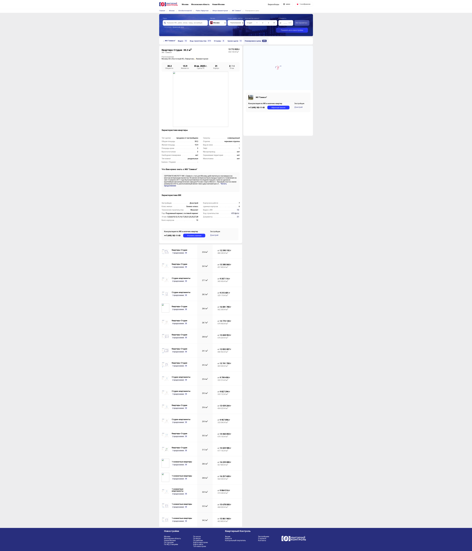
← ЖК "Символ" (169, 41)
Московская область (172, 538)
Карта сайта (198, 544)
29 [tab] (178, 133)
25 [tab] (224, 129)
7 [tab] (186, 129)
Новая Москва (170, 540)
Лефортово (189, 59)
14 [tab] (201, 129)
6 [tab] (184, 129)
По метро (197, 538)
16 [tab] (205, 129)
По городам (169, 542)
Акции (227, 536)
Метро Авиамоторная (220, 11)
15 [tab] (203, 129)
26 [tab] (226, 129)
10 (238, 210)
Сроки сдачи (235, 41)
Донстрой (214, 235)
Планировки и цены (255, 41)
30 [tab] (180, 133)
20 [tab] (213, 129)
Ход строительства (200, 41)
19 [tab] (211, 129)
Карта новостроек (200, 542)
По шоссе (197, 536)
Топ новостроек (199, 546)
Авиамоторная (202, 59)
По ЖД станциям (171, 544)
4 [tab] (180, 129)
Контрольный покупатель (235, 540)
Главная (162, 11)
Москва (172, 11)
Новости (228, 538)
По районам (198, 540)
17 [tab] (207, 129)
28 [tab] (176, 133)
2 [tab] (176, 129)
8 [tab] (188, 129)
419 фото (235, 213)
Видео (182, 41)
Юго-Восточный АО (185, 11)
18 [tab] (209, 129)
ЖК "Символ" (236, 11)
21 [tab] (215, 129)
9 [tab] (190, 129)
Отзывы (219, 41)
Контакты (262, 540)
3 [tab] (178, 129)
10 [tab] (192, 129)
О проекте (262, 538)
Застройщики (263, 536)
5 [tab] (182, 129)
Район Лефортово (202, 11)
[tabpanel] (200, 99)
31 (238, 217)
